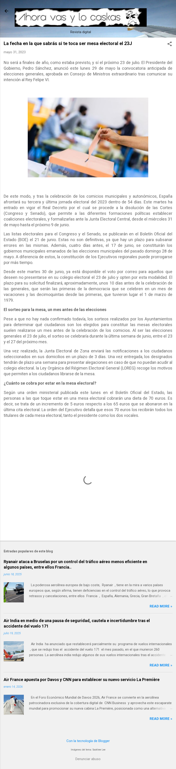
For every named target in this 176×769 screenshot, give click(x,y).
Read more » (161, 606)
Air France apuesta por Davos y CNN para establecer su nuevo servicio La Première (82, 679)
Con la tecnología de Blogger (88, 741)
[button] (169, 44)
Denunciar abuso (88, 759)
